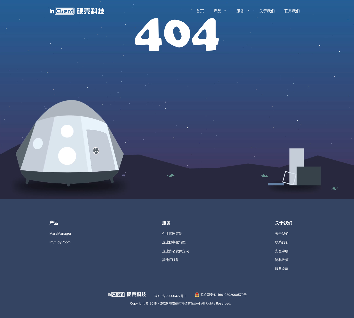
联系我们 (292, 10)
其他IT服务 (170, 260)
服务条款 (281, 268)
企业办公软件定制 (175, 251)
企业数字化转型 (174, 242)
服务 (240, 10)
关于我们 (267, 10)
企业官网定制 (172, 233)
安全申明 (281, 251)
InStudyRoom (60, 242)
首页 (200, 10)
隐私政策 (281, 260)
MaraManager (60, 233)
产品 (217, 10)
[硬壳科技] (77, 11)
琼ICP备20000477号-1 (170, 296)
